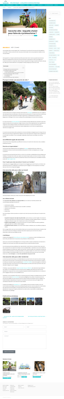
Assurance (56, 25)
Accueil (4, 7)
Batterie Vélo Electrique (53, 29)
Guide (16, 5)
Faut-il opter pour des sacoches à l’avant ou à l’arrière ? (15, 72)
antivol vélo (51, 25)
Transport (33, 5)
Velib (50, 57)
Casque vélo (51, 32)
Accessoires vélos (52, 20)
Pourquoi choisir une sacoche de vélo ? (11, 69)
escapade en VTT (17, 284)
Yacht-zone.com (21, 387)
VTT (55, 59)
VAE (58, 55)
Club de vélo (57, 32)
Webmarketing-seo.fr (31, 386)
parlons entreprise (13, 390)
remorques (30, 112)
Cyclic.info (9, 397)
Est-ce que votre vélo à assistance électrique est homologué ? (54, 83)
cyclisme (57, 34)
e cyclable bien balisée (27, 262)
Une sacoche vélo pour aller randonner (11, 77)
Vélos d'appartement (52, 64)
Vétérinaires (12, 391)
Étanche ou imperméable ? (10, 71)
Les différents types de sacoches (10, 70)
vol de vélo (51, 59)
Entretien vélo (51, 41)
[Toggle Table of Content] (23, 68)
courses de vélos (52, 34)
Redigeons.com (30, 385)
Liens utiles (4, 387)
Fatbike (56, 41)
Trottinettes (40, 5)
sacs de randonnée (15, 121)
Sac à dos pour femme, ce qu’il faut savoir (36, 316)
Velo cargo (54, 57)
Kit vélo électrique (52, 43)
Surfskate (50, 50)
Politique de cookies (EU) (12, 388)
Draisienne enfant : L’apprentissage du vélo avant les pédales (9, 374)
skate (55, 48)
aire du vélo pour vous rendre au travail (21, 237)
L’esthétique (8, 76)
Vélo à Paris (57, 66)
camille (20, 376)
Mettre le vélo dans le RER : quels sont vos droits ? (54, 93)
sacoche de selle (15, 277)
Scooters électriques (49, 5)
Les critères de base (9, 74)
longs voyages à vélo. (11, 159)
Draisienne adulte (52, 39)
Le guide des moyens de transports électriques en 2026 (24, 373)
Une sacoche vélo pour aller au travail (11, 73)
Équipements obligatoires (53, 71)
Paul (11, 376)
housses (26, 148)
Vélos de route (51, 66)
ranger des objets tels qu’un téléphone (24, 268)
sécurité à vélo (56, 50)
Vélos (4, 5)
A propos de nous (6, 390)
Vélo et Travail (51, 62)
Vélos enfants (5, 378)
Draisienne (9, 378)
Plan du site (5, 386)
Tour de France (51, 52)
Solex (58, 48)
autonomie (51, 27)
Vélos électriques (9, 5)
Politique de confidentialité (12, 386)
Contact (56, 5)
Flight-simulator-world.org (21, 386)
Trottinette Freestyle (52, 55)
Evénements (22, 5)
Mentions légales (6, 385)
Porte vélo (51, 48)
